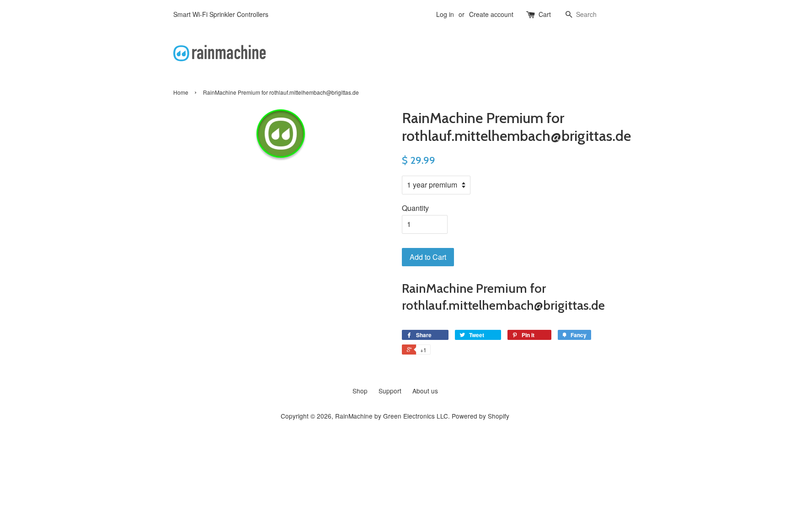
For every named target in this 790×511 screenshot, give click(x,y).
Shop (360, 390)
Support (390, 390)
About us (425, 390)
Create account (491, 14)
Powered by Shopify (480, 415)
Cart (545, 14)
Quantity (415, 208)
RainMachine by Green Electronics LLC (391, 415)
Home (180, 92)
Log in (445, 14)
